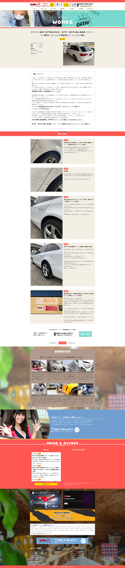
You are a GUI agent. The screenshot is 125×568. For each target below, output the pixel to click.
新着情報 (81, 555)
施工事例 (72, 8)
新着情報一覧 (45, 484)
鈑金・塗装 (53, 8)
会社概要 (81, 8)
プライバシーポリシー (84, 557)
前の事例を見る (53, 343)
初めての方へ (44, 8)
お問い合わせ (82, 553)
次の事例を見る (71, 343)
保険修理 (62, 8)
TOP (35, 8)
